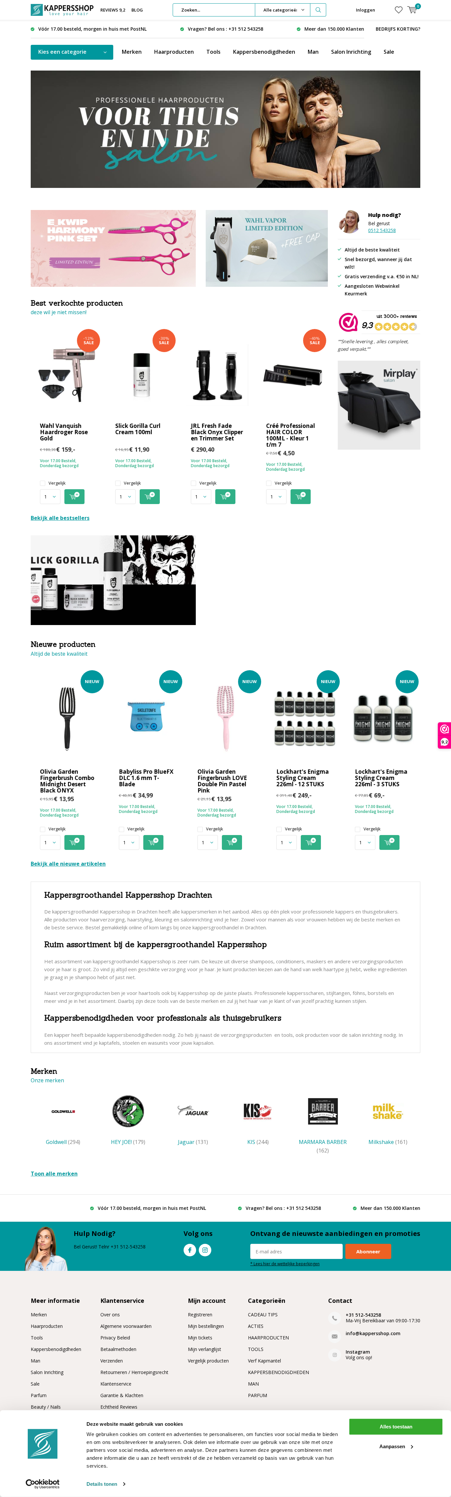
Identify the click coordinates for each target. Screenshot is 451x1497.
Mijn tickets (200, 1337)
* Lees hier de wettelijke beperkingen (285, 1263)
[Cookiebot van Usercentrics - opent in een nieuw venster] (43, 1484)
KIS (258, 1142)
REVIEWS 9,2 (112, 10)
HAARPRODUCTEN (268, 1337)
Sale (389, 51)
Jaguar (193, 1142)
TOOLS (255, 1349)
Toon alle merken (54, 1173)
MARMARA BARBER (323, 1146)
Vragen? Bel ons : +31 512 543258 (225, 29)
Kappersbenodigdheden (264, 51)
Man (313, 51)
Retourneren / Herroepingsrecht (134, 1372)
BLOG (137, 10)
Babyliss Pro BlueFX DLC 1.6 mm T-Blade (146, 778)
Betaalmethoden (118, 1349)
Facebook (190, 1250)
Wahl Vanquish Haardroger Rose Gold (64, 432)
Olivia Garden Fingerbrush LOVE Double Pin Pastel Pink (222, 781)
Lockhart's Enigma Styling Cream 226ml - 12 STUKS (302, 778)
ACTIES (255, 1326)
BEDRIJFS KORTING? (398, 29)
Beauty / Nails (46, 1407)
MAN (253, 1384)
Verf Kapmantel (264, 1361)
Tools (213, 51)
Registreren (200, 1314)
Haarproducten (174, 51)
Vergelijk (57, 483)
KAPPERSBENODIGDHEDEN (278, 1372)
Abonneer (368, 1251)
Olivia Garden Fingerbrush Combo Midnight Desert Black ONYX (67, 781)
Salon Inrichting (351, 51)
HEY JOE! (128, 1142)
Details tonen (102, 1484)
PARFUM (257, 1395)
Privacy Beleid (115, 1337)
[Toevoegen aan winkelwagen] (74, 496)
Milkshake (387, 1142)
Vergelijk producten (208, 1361)
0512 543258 (382, 230)
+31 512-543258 (363, 1315)
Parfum (39, 1395)
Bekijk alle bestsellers (60, 518)
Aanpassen (392, 1446)
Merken (132, 51)
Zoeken (318, 9)
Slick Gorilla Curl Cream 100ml (137, 429)
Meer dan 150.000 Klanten (334, 29)
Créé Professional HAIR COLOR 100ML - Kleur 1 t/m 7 (290, 435)
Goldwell (63, 1142)
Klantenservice (115, 1384)
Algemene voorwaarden (126, 1326)
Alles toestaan (396, 1426)
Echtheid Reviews (118, 1407)
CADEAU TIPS (263, 1314)
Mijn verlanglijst (204, 1349)
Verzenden (111, 1361)
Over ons (110, 1314)
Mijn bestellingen (206, 1326)
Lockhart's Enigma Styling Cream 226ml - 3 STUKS (381, 778)
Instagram (205, 1250)
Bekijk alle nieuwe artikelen (68, 863)
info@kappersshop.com (373, 1333)
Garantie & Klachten (121, 1395)
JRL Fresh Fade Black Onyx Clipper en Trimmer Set (217, 432)
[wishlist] (398, 10)
